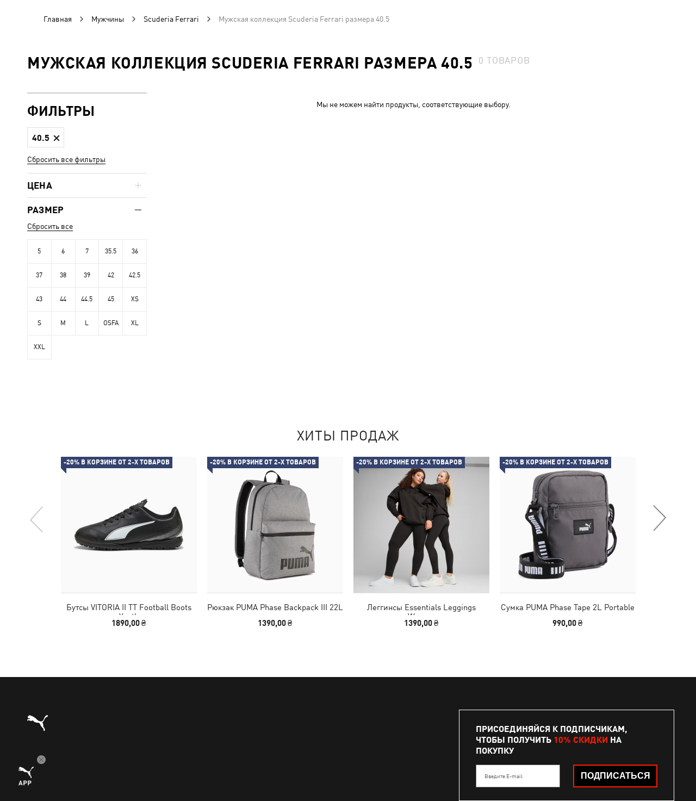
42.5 (134, 275)
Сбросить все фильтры (66, 159)
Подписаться (615, 775)
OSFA (111, 323)
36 (135, 251)
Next (659, 519)
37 (39, 275)
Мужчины (107, 19)
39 (87, 275)
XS (135, 299)
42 (111, 275)
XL (135, 323)
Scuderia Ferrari (171, 19)
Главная (58, 19)
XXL (39, 347)
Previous (37, 519)
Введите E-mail (503, 776)
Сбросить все (50, 226)
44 (63, 299)
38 (63, 275)
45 (111, 299)
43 (39, 299)
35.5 (110, 251)
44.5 (86, 299)
